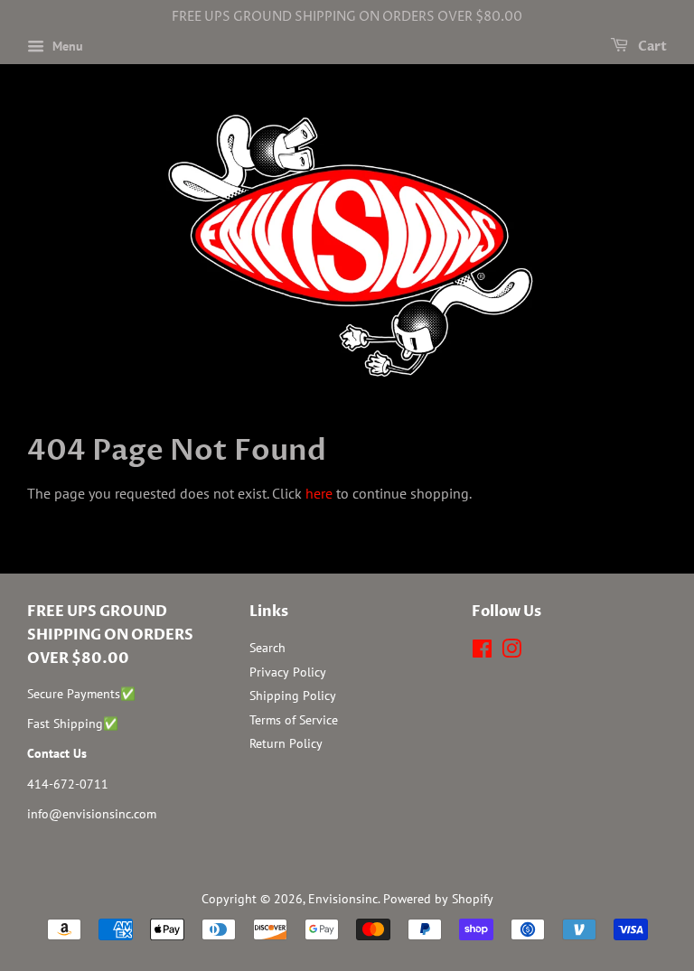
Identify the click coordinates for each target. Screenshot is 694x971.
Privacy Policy (287, 672)
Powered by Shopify (438, 899)
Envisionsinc (343, 899)
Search (267, 648)
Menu (66, 46)
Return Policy (286, 743)
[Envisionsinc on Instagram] (511, 652)
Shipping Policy (292, 695)
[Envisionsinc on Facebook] (482, 652)
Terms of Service (293, 720)
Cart (651, 46)
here (319, 493)
